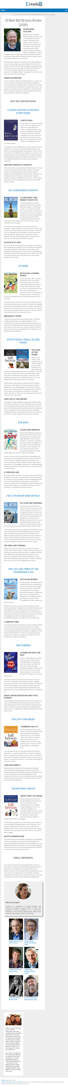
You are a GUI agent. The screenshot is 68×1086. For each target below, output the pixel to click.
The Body (23, 422)
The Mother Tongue (23, 788)
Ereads (3, 1080)
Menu (3, 10)
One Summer (23, 645)
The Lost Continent (23, 719)
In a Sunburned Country (23, 190)
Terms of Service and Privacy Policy (11, 1082)
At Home (23, 265)
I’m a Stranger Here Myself (23, 495)
